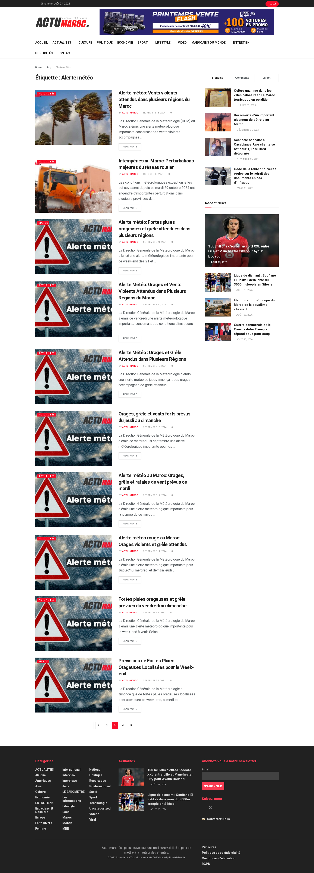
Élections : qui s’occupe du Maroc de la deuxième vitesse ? (254, 304)
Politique (105, 42)
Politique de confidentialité (221, 852)
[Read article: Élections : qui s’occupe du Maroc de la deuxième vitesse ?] (218, 307)
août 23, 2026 (218, 262)
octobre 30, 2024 (152, 174)
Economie (125, 42)
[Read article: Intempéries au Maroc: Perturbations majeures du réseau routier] (73, 185)
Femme (40, 828)
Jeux (65, 786)
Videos (94, 814)
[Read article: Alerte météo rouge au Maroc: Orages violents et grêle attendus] (73, 562)
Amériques (43, 780)
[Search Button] (277, 48)
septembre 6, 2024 (153, 612)
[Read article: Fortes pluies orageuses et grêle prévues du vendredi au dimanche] (73, 623)
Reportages (97, 780)
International (71, 769)
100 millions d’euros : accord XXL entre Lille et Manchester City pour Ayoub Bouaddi (238, 251)
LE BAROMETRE (73, 792)
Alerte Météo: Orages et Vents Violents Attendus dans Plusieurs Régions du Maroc (152, 291)
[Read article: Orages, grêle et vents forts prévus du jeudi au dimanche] (73, 438)
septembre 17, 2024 (154, 495)
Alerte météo (63, 67)
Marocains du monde (208, 42)
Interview (68, 775)
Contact (64, 53)
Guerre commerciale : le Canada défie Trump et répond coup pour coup (252, 329)
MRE (65, 828)
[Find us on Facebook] (203, 807)
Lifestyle (162, 42)
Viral (92, 819)
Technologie (98, 803)
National (95, 769)
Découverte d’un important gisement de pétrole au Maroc (254, 119)
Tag (49, 67)
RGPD (206, 864)
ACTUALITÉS (62, 42)
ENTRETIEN (241, 42)
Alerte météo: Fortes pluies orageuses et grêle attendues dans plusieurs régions (154, 228)
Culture (85, 42)
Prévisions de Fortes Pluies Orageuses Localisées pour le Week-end (156, 667)
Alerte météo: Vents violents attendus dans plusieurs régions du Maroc (154, 99)
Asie (38, 786)
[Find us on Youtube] (217, 807)
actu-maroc (130, 112)
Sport (143, 42)
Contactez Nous (218, 819)
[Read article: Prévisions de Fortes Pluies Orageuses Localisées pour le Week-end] (73, 685)
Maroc (43, 223)
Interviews (69, 780)
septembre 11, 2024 (154, 551)
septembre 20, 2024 (154, 304)
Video (182, 42)
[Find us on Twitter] (210, 807)
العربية (272, 3)
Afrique (40, 775)
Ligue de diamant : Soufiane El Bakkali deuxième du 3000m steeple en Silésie (255, 280)
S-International (100, 786)
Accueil (41, 42)
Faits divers (43, 823)
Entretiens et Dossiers (44, 810)
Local (66, 812)
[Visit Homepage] (62, 22)
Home (38, 67)
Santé (93, 792)
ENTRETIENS (44, 803)
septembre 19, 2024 (154, 366)
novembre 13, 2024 (153, 112)
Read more (132, 146)
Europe (40, 817)
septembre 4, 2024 (153, 680)
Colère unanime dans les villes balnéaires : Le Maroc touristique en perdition (254, 95)
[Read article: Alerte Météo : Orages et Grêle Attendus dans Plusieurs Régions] (73, 376)
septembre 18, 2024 (154, 427)
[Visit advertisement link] (187, 22)
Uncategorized (100, 808)
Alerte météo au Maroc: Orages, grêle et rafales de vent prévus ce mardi (153, 482)
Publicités (44, 53)
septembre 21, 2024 (154, 242)
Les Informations (71, 799)
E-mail (205, 769)
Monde (67, 823)
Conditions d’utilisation (218, 858)
